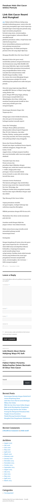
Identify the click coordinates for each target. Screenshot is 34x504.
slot (4, 22)
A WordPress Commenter (11, 430)
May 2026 (7, 450)
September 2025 (9, 467)
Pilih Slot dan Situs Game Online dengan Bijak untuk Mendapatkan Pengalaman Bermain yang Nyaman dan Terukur (17, 407)
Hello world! (25, 430)
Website (5, 324)
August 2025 (8, 469)
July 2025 (7, 472)
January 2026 (8, 458)
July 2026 (7, 445)
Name (5, 308)
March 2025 (8, 480)
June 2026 (7, 447)
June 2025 (7, 474)
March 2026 (8, 454)
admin (6, 266)
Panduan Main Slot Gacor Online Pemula (15, 6)
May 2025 (7, 476)
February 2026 (8, 456)
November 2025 (9, 463)
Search (5, 379)
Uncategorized (8, 493)
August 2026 (8, 443)
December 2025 (9, 461)
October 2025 (8, 465)
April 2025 (7, 478)
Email (5, 316)
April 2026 (7, 452)
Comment (6, 285)
